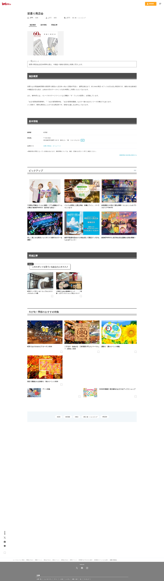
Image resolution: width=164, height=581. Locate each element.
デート (55, 579)
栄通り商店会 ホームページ (52, 146)
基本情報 (33, 121)
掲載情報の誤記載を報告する (128, 155)
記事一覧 (39, 579)
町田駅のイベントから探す (101, 560)
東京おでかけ (47, 560)
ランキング (86, 579)
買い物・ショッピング (90, 417)
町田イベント (73, 560)
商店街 (105, 417)
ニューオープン (48, 579)
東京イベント (56, 560)
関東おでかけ (29, 560)
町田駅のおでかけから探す (85, 560)
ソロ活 (61, 579)
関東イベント (38, 560)
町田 (59, 417)
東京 (77, 417)
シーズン (67, 579)
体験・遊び (75, 579)
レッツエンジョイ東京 (18, 560)
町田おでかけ (64, 560)
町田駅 (68, 417)
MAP (83, 140)
